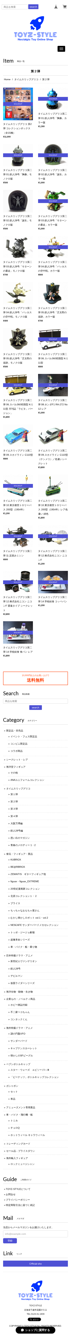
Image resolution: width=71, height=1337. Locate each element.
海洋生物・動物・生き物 (19, 991)
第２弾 (14, 801)
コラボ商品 (17, 751)
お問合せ (11, 1194)
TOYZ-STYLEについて (18, 1189)
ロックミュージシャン (23, 1164)
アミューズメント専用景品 (20, 1107)
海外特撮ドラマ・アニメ (19, 1028)
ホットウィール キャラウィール (28, 1135)
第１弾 (14, 794)
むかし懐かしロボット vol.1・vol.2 (29, 917)
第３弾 (14, 808)
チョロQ (15, 1127)
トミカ (14, 1120)
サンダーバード (19, 1040)
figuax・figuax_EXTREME (25, 881)
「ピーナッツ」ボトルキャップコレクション (35, 1077)
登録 (10, 1240)
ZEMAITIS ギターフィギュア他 (28, 874)
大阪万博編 (17, 823)
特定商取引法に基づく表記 (20, 1205)
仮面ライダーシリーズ (23, 983)
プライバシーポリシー (18, 1199)
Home (7, 79)
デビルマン (17, 975)
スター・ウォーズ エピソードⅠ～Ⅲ (30, 1069)
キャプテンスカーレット (24, 1048)
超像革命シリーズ (20, 939)
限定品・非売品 (14, 730)
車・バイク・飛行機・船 (19, 1114)
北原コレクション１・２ (24, 896)
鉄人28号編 (17, 830)
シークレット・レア (17, 759)
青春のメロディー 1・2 (23, 845)
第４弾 (14, 816)
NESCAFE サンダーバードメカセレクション (35, 925)
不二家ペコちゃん (20, 1012)
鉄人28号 (16, 968)
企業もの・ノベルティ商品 (20, 999)
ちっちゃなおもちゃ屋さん (25, 910)
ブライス (15, 903)
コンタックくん (19, 1019)
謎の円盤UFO (18, 1033)
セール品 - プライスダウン (20, 1151)
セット (14, 1091)
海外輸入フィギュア (17, 1158)
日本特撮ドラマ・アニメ (19, 955)
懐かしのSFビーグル (22, 1055)
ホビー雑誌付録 (19, 1004)
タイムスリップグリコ (26, 79)
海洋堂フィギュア (16, 766)
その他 (14, 772)
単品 (13, 1098)
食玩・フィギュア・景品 (19, 854)
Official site (35, 1263)
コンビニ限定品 (19, 743)
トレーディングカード (18, 1143)
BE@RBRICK (18, 866)
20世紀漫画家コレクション (25, 888)
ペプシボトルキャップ (18, 1064)
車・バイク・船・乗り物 (24, 946)
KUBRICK (16, 859)
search (33, 6)
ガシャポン (12, 1086)
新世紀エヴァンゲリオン (24, 961)
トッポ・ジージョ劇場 (23, 932)
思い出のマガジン (20, 837)
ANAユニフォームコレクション (27, 780)
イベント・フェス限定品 (24, 736)
